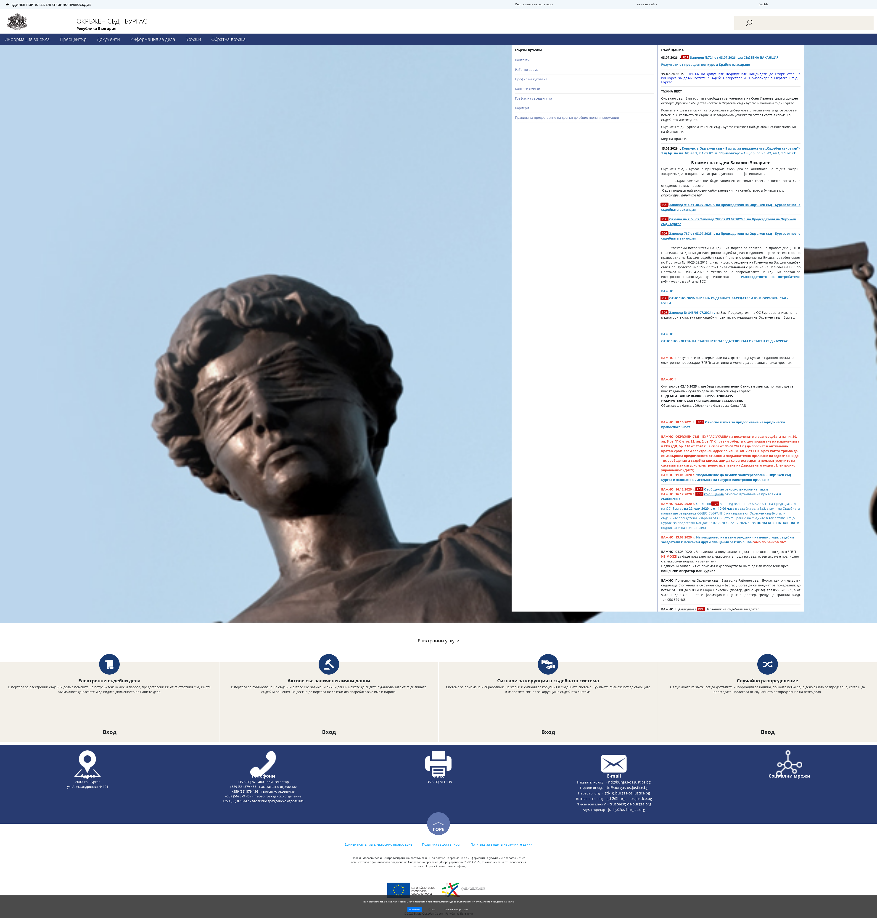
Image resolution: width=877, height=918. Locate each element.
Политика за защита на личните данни (501, 844)
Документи (108, 39)
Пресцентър (73, 39)
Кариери (522, 108)
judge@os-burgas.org (626, 809)
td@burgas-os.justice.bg (627, 787)
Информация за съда (27, 39)
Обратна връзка (228, 39)
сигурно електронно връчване (743, 479)
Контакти (522, 60)
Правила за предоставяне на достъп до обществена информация (567, 117)
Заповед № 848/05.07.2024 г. (692, 312)
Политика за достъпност (441, 844)
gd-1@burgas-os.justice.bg (627, 793)
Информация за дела (152, 39)
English (763, 4)
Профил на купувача (531, 79)
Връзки (193, 39)
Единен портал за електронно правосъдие (51, 5)
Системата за (706, 479)
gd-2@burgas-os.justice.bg (629, 798)
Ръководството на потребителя (770, 276)
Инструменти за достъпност (534, 4)
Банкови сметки (527, 89)
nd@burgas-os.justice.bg (629, 782)
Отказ (432, 909)
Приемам (414, 909)
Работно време (527, 69)
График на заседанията (533, 98)
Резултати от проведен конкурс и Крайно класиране (705, 64)
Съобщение (714, 489)
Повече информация (456, 909)
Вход (109, 732)
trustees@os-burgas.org (630, 804)
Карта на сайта (647, 4)
